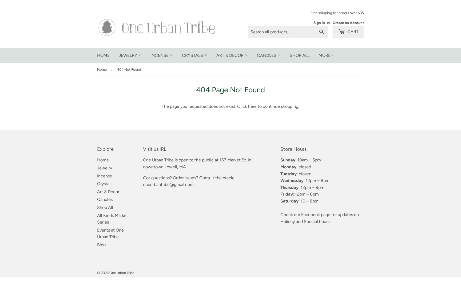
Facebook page (315, 214)
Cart (352, 31)
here (252, 106)
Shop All (299, 55)
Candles (267, 55)
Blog (101, 244)
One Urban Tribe (121, 273)
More (325, 55)
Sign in (319, 23)
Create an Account (348, 23)
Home (103, 55)
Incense (160, 55)
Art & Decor (230, 55)
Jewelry (128, 55)
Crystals (193, 55)
